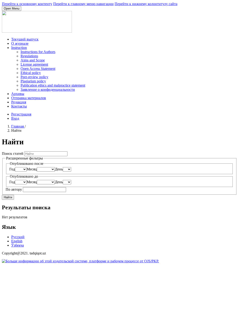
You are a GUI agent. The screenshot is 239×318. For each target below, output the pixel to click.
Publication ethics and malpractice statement (53, 85)
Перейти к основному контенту (27, 4)
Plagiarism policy (33, 81)
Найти (8, 197)
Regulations (29, 56)
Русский (18, 237)
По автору (14, 189)
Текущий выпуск (25, 39)
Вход (15, 118)
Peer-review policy (34, 77)
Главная (18, 126)
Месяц (32, 169)
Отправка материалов (28, 98)
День (59, 169)
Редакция (18, 102)
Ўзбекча (17, 245)
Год (12, 169)
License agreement (34, 64)
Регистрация (21, 114)
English (16, 241)
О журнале (19, 43)
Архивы (17, 94)
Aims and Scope (33, 60)
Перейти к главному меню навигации (83, 4)
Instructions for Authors (38, 52)
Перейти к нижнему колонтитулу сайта (146, 4)
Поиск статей (13, 154)
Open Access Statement (38, 69)
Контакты (19, 106)
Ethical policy (31, 73)
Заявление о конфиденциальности (48, 89)
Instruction (19, 48)
